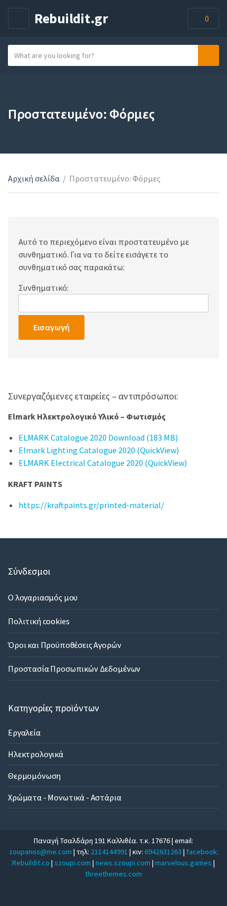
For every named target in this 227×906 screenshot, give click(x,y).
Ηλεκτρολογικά (35, 754)
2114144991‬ (109, 851)
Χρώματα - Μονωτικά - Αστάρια (64, 797)
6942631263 (163, 851)
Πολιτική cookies (38, 621)
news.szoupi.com (123, 862)
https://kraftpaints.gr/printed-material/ (91, 505)
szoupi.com (72, 862)
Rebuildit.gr (71, 18)
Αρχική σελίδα (34, 178)
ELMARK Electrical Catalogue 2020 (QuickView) (102, 462)
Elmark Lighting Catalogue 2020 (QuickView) (98, 450)
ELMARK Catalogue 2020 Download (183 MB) (98, 437)
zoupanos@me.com (40, 851)
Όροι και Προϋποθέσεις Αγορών (64, 645)
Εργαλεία (24, 732)
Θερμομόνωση (34, 775)
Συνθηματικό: (43, 287)
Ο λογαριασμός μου (43, 597)
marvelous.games (183, 862)
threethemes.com (113, 874)
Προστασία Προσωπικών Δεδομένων (74, 668)
